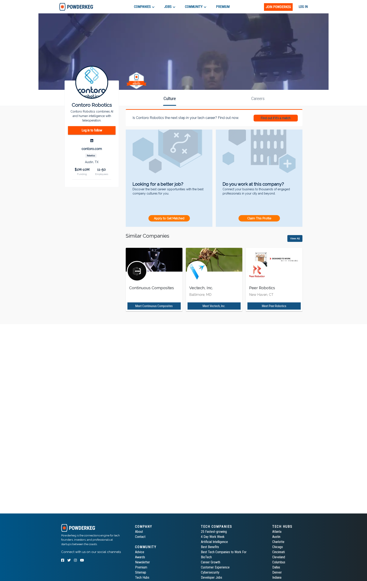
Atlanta (276, 532)
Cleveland (278, 557)
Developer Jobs (211, 577)
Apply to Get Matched (169, 218)
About (139, 532)
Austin (276, 537)
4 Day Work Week (212, 537)
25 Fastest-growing (214, 532)
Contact (140, 537)
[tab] (76, 6)
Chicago (277, 547)
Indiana (276, 577)
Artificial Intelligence (214, 542)
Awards (140, 557)
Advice (139, 552)
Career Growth (210, 562)
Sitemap (140, 572)
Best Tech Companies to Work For (224, 552)
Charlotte (278, 542)
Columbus (278, 562)
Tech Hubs (142, 577)
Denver (277, 572)
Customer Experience (215, 567)
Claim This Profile (259, 218)
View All (295, 238)
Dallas (276, 567)
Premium (141, 567)
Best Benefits (210, 547)
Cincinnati (278, 552)
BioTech (206, 557)
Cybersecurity (210, 572)
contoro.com (92, 149)
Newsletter (142, 562)
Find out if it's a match (276, 118)
